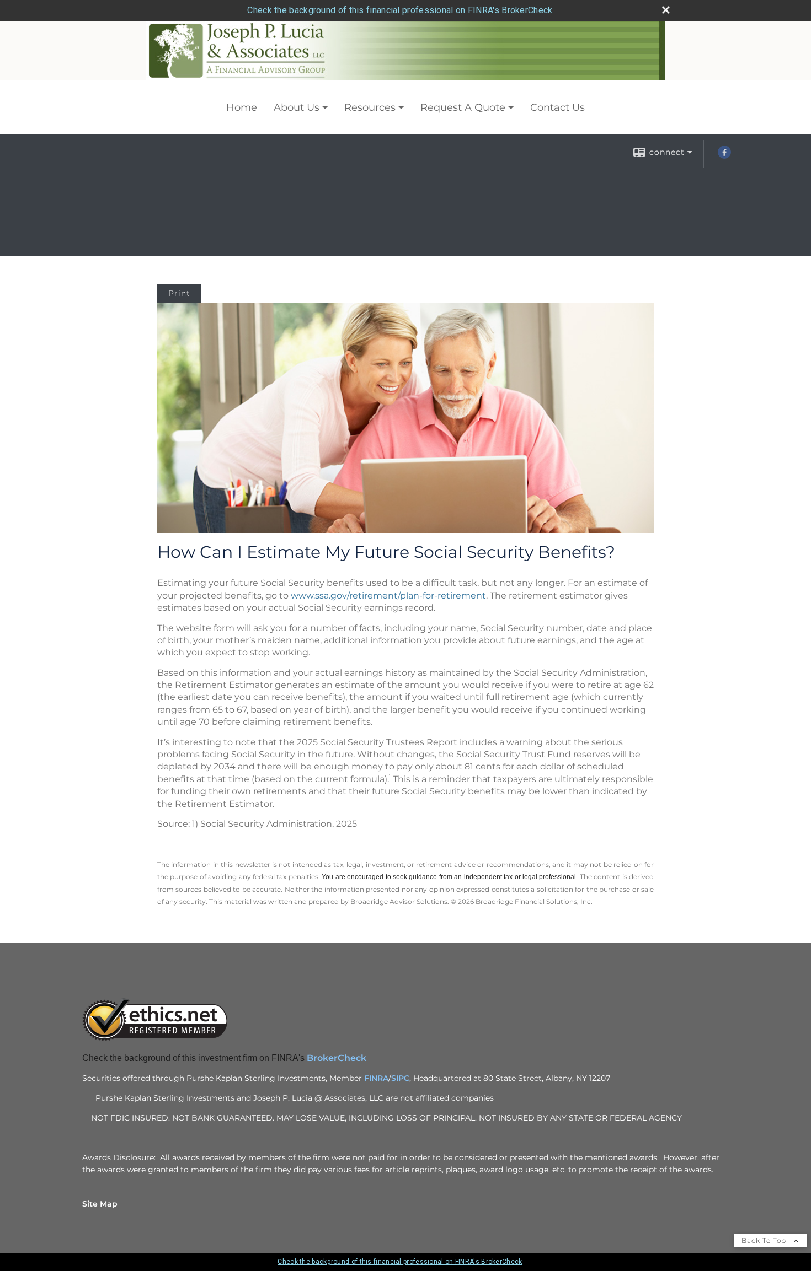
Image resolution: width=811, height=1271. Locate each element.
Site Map (100, 1204)
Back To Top (764, 1240)
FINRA (376, 1078)
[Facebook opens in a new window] (724, 156)
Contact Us (557, 107)
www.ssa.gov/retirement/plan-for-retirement (388, 595)
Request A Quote (462, 107)
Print (179, 293)
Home (241, 107)
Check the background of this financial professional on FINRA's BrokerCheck (399, 10)
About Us (296, 107)
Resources (370, 107)
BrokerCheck (338, 1058)
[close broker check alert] (665, 10)
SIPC (400, 1078)
